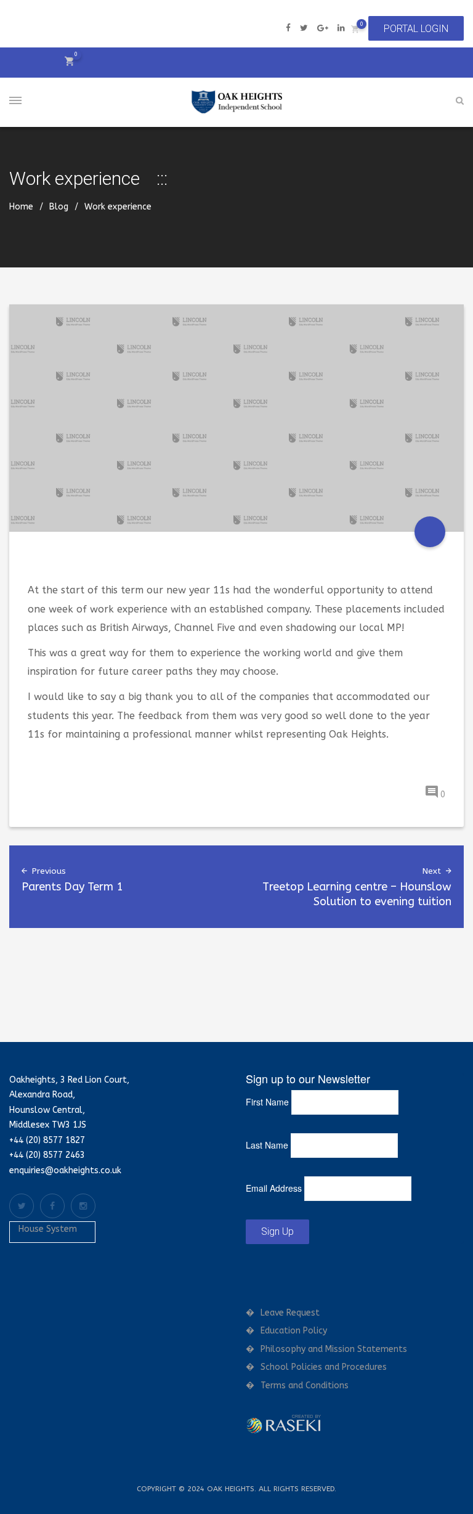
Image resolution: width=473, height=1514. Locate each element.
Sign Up (277, 1231)
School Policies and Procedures (324, 1367)
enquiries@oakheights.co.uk (65, 1170)
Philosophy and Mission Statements (334, 1349)
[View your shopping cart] (355, 28)
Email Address (274, 1188)
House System (47, 1229)
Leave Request (290, 1313)
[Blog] (429, 531)
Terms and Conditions (305, 1385)
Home (21, 207)
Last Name (267, 1145)
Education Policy (294, 1330)
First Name (267, 1102)
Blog (58, 207)
